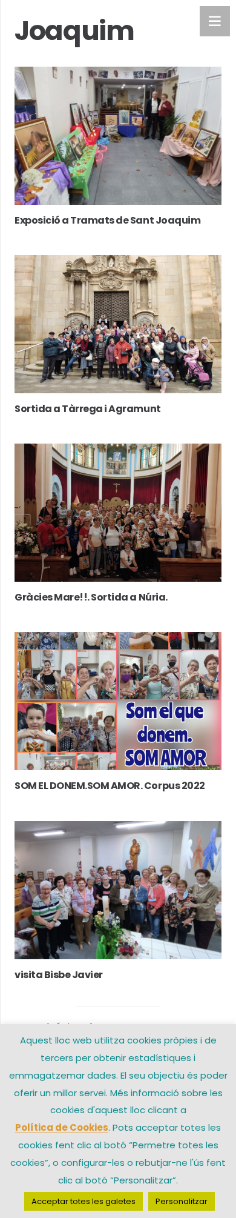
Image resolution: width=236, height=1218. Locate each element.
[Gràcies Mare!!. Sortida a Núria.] (118, 513)
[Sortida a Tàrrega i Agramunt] (118, 324)
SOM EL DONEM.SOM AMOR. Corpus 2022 (110, 786)
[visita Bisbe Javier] (118, 890)
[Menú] (215, 21)
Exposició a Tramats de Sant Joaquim (107, 220)
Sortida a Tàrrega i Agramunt (88, 409)
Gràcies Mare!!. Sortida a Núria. (91, 597)
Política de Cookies (61, 1127)
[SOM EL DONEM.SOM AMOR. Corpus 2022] (118, 701)
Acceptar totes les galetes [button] (83, 1201)
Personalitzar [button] (182, 1201)
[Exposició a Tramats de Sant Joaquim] (118, 136)
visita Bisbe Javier (59, 975)
